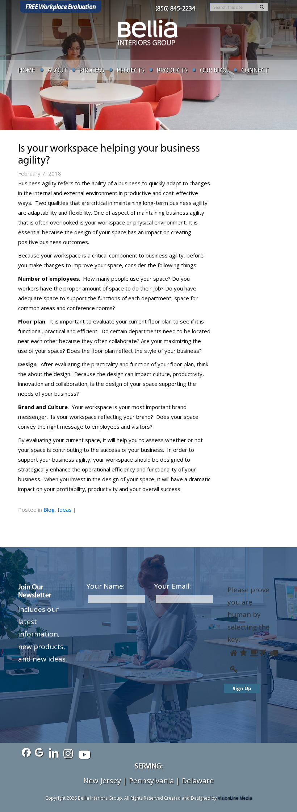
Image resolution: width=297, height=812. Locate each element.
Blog (49, 509)
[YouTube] (82, 752)
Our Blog (214, 71)
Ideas (65, 509)
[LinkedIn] (53, 752)
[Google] (39, 752)
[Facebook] (24, 752)
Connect (254, 71)
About (57, 71)
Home (26, 71)
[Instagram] (68, 752)
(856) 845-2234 (175, 9)
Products (172, 71)
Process (91, 71)
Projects (131, 71)
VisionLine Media (235, 798)
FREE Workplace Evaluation (60, 7)
